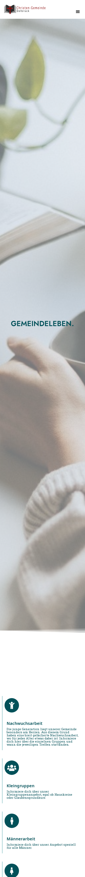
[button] (78, 11)
